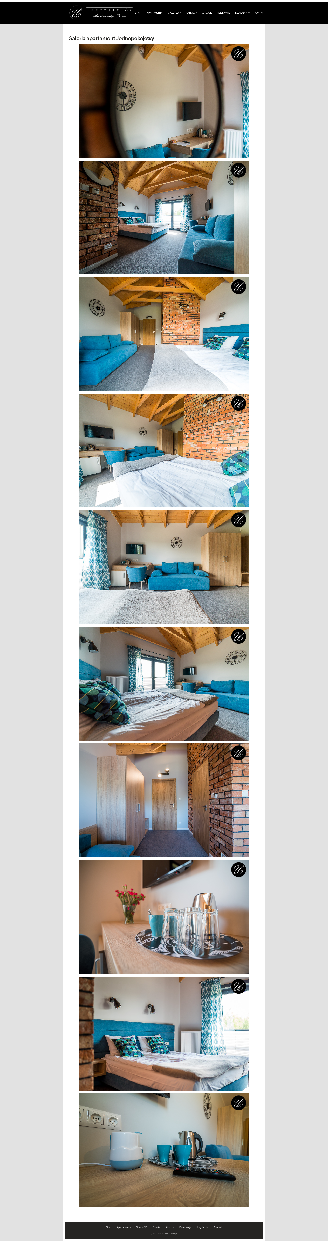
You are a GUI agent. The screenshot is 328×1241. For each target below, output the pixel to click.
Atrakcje (207, 12)
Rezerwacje (223, 12)
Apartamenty (154, 12)
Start (138, 12)
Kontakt (260, 12)
